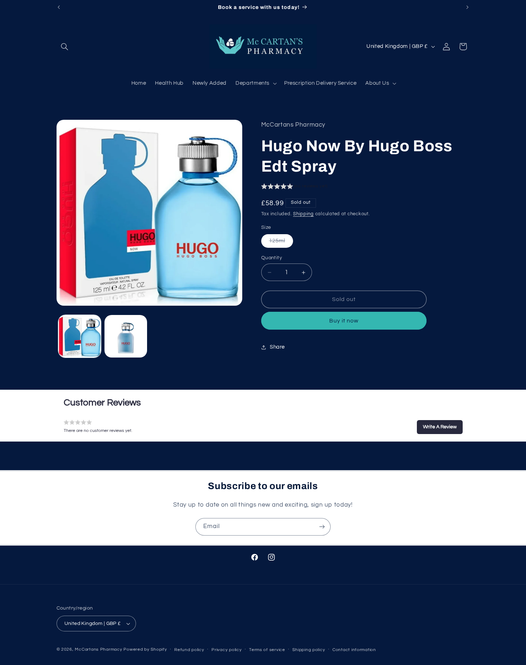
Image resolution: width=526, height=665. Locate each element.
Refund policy (189, 650)
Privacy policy (226, 650)
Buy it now (344, 321)
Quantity (271, 257)
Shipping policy (308, 650)
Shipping (303, 214)
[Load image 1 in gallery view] (79, 336)
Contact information (354, 650)
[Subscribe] (322, 527)
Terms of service (267, 650)
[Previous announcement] (59, 7)
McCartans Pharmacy (98, 649)
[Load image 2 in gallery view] (125, 336)
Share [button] (277, 347)
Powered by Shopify (145, 649)
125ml (281, 243)
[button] (65, 46)
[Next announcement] (467, 7)
